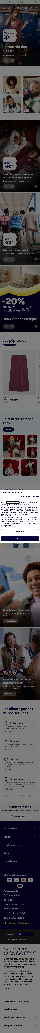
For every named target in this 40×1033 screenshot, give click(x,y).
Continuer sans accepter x (12, 492)
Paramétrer (20, 532)
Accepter (20, 539)
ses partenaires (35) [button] (12, 502)
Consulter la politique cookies (11, 527)
